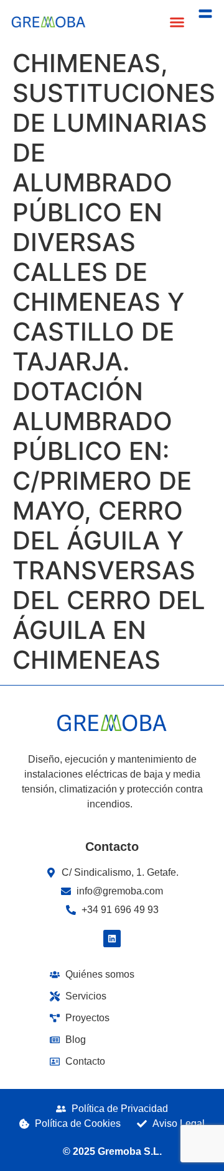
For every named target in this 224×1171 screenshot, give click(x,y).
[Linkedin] (112, 938)
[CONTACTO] (205, 13)
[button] (177, 22)
